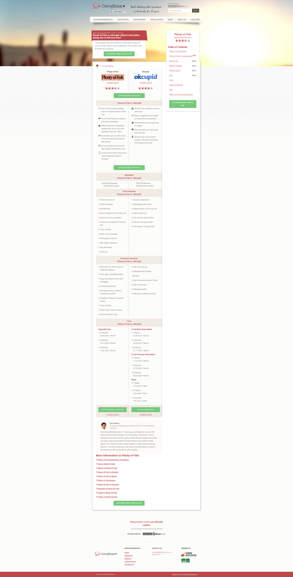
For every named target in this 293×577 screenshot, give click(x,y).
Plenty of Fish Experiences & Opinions (113, 460)
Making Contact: (175, 66)
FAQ (171, 90)
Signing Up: (173, 61)
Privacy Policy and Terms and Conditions (184, 574)
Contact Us (129, 556)
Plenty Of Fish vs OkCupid (108, 484)
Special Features (176, 85)
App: (171, 75)
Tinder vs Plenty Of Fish (107, 497)
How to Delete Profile (106, 464)
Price (171, 80)
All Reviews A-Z (130, 561)
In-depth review (112, 83)
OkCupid (145, 72)
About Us (128, 559)
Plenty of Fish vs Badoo (107, 476)
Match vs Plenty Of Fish (107, 468)
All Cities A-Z (129, 564)
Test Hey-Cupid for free (145, 410)
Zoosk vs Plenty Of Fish (107, 493)
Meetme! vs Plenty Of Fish (108, 489)
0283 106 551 (156, 554)
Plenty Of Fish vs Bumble (108, 472)
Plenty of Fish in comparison (181, 56)
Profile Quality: (175, 70)
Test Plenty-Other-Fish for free (119, 54)
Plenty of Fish (102, 33)
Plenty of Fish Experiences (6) (181, 94)
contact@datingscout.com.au (161, 552)
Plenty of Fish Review (177, 51)
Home (94, 33)
